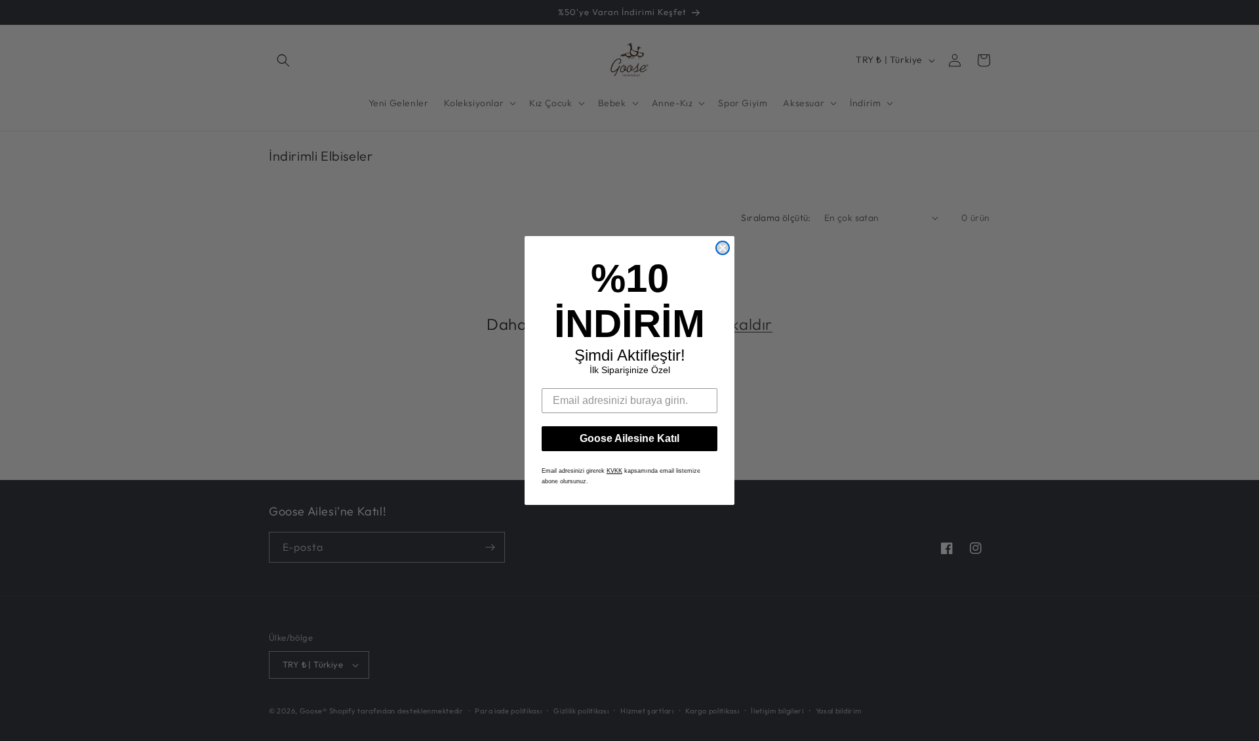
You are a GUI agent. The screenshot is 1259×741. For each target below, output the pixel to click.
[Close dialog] (722, 247)
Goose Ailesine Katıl (629, 438)
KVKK (614, 471)
